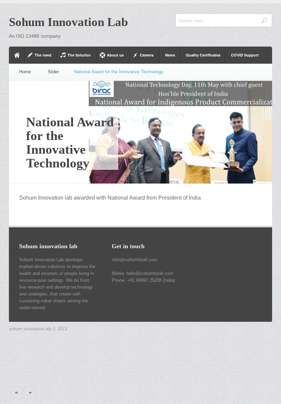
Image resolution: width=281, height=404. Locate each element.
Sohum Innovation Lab (68, 22)
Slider (53, 71)
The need (43, 55)
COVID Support (245, 55)
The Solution (79, 55)
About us (115, 55)
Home (25, 71)
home (17, 55)
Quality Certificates (203, 55)
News (170, 55)
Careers (147, 55)
